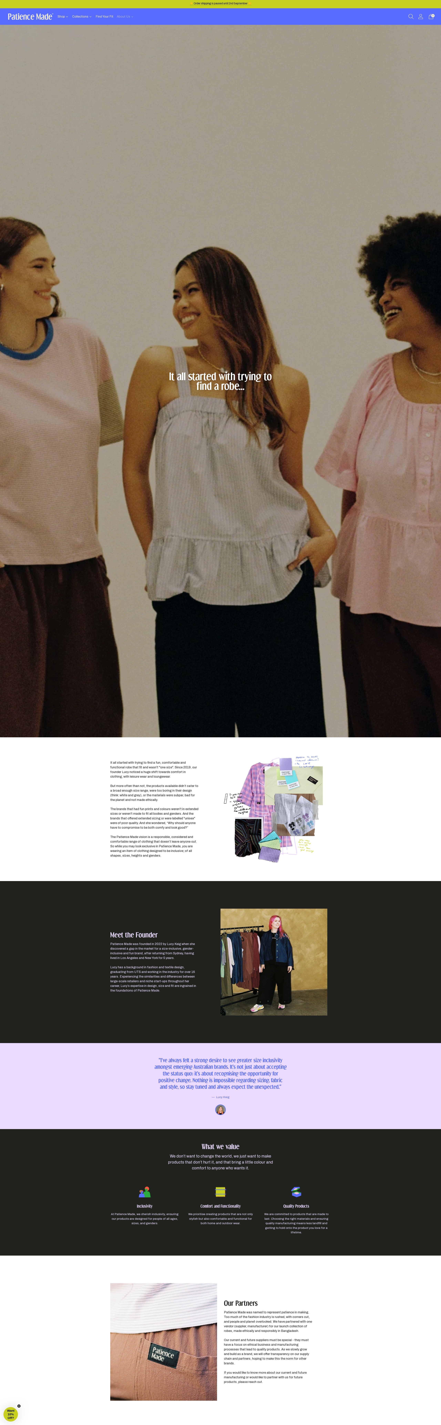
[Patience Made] (30, 16)
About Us (123, 16)
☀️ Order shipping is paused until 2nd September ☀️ (221, 3)
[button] (10, 1414)
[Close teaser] (19, 1406)
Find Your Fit (104, 16)
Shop (61, 16)
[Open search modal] (411, 16)
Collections (80, 16)
